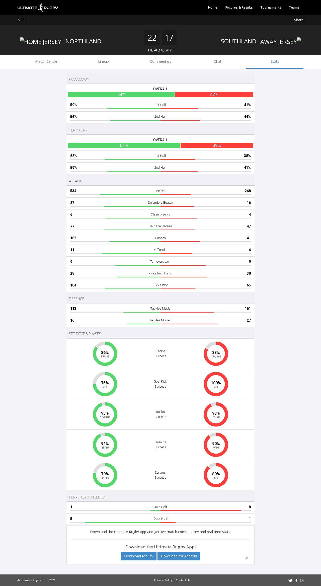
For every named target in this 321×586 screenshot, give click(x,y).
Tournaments (271, 7)
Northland (82, 41)
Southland (239, 41)
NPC (21, 20)
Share (298, 20)
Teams (294, 7)
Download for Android (179, 556)
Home (212, 7)
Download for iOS (138, 556)
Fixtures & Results (239, 7)
